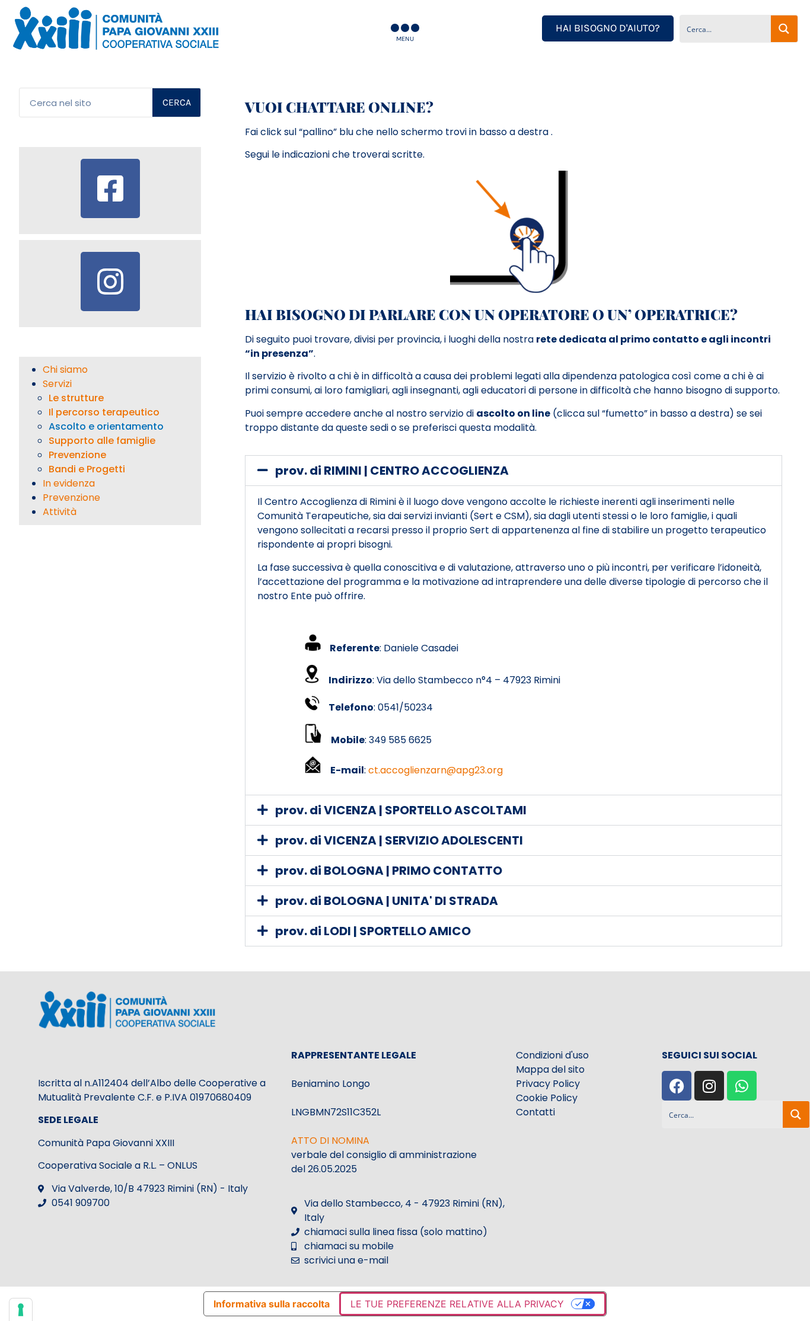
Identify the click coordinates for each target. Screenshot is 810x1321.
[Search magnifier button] (784, 28)
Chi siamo (65, 369)
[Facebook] (676, 1086)
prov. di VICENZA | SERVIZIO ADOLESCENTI (399, 840)
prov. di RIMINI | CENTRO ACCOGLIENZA (392, 470)
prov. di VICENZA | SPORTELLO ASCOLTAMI (401, 810)
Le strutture (76, 398)
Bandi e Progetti (87, 469)
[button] (513, 470)
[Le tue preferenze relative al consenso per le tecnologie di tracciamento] (20, 1309)
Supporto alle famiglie (102, 440)
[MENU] (405, 28)
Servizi (57, 384)
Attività (59, 512)
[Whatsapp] (742, 1086)
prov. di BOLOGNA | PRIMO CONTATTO (388, 870)
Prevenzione (77, 455)
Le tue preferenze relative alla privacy (457, 1304)
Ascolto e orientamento (106, 426)
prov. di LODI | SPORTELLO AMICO (373, 931)
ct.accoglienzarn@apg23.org (435, 770)
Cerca (176, 102)
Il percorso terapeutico (104, 412)
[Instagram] (709, 1086)
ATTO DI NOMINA (330, 1140)
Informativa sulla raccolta (271, 1304)
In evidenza (69, 483)
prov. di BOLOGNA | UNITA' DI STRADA (386, 901)
